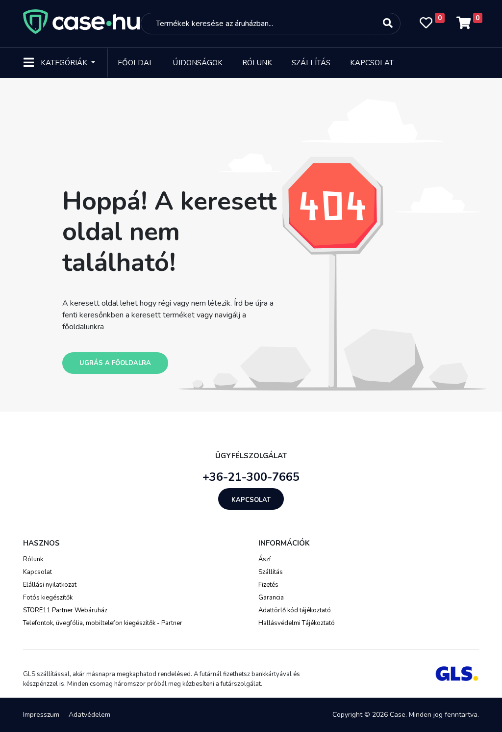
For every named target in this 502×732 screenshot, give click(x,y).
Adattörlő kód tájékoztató (294, 610)
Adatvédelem (89, 714)
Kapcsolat (372, 63)
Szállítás (311, 63)
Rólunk (257, 63)
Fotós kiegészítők (48, 597)
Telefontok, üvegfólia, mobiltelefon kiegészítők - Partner (102, 623)
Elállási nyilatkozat (49, 584)
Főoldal (135, 63)
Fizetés (268, 584)
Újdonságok (198, 63)
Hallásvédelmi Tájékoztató (296, 623)
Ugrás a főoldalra (115, 363)
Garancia (271, 597)
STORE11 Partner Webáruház (65, 610)
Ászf (264, 559)
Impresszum (41, 714)
